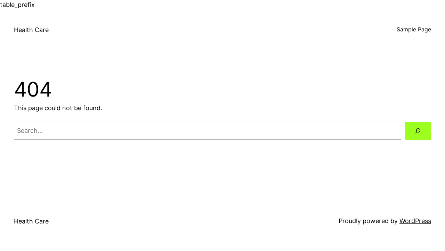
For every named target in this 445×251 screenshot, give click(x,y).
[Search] (418, 131)
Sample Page (414, 29)
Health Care (31, 29)
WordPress (415, 221)
